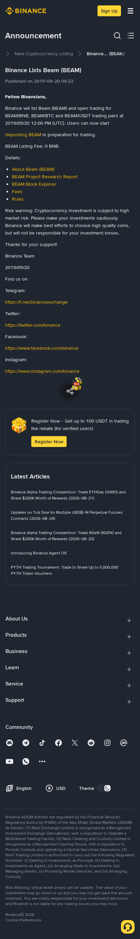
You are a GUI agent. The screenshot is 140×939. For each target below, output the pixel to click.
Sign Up (109, 11)
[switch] (104, 788)
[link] (44, 53)
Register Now (49, 441)
